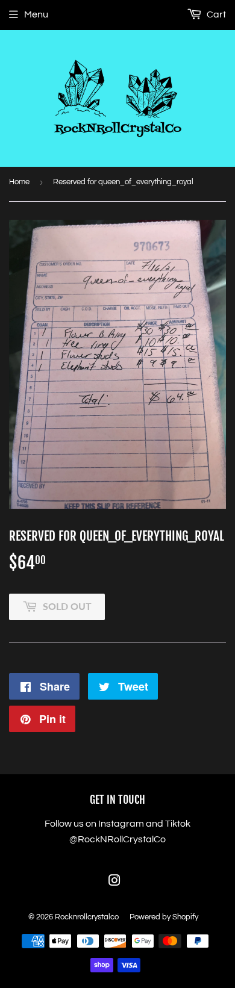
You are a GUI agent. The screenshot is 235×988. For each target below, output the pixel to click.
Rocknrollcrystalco (87, 917)
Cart (215, 14)
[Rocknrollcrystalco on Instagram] (114, 882)
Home (19, 182)
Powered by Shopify (164, 917)
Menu (36, 14)
